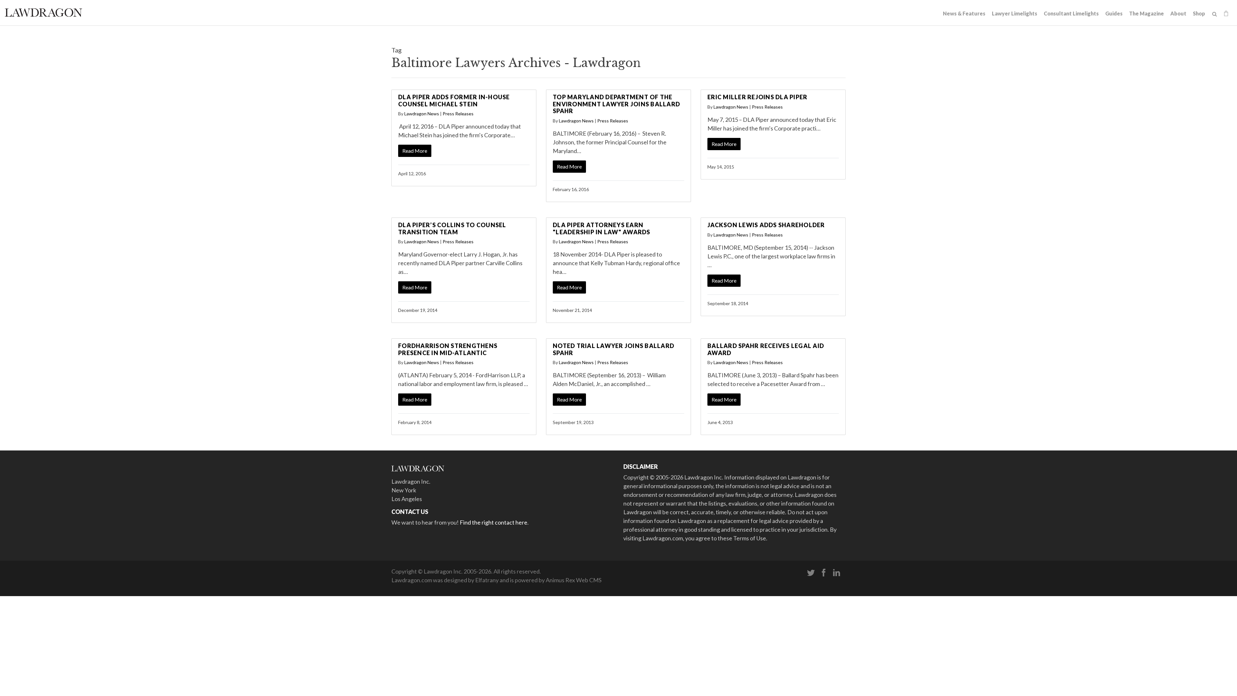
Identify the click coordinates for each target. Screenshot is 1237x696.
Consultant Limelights (1071, 13)
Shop (1199, 13)
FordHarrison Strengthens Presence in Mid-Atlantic (447, 349)
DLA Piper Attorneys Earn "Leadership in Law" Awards (601, 228)
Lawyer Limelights (1014, 13)
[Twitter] (811, 573)
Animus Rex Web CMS (573, 580)
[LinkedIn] (836, 573)
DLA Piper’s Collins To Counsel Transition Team (452, 228)
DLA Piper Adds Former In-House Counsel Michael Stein (454, 100)
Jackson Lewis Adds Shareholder (766, 224)
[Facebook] (824, 573)
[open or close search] (1214, 14)
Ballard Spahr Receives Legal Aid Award (765, 349)
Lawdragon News (421, 113)
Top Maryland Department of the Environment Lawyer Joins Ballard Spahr (616, 103)
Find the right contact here (493, 522)
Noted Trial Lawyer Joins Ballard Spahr (613, 349)
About (1178, 13)
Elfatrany (487, 580)
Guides (1114, 13)
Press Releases (458, 113)
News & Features (964, 13)
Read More (414, 151)
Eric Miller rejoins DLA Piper (757, 97)
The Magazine (1146, 13)
